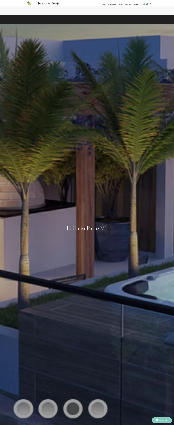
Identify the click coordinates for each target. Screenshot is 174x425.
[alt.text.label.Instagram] (147, 4)
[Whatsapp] (144, 4)
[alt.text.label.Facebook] (150, 4)
